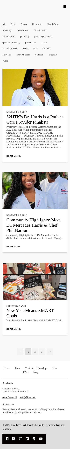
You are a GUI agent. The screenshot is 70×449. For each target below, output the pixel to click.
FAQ (25, 372)
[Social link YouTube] (40, 438)
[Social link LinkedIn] (27, 438)
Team (17, 368)
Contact (29, 368)
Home (7, 368)
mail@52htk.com (27, 397)
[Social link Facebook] (7, 438)
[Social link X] (13, 438)
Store (54, 368)
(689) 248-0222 (9, 397)
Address (7, 383)
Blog (35, 372)
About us (8, 404)
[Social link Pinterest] (34, 438)
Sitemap (6, 429)
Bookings (42, 368)
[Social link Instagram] (20, 438)
